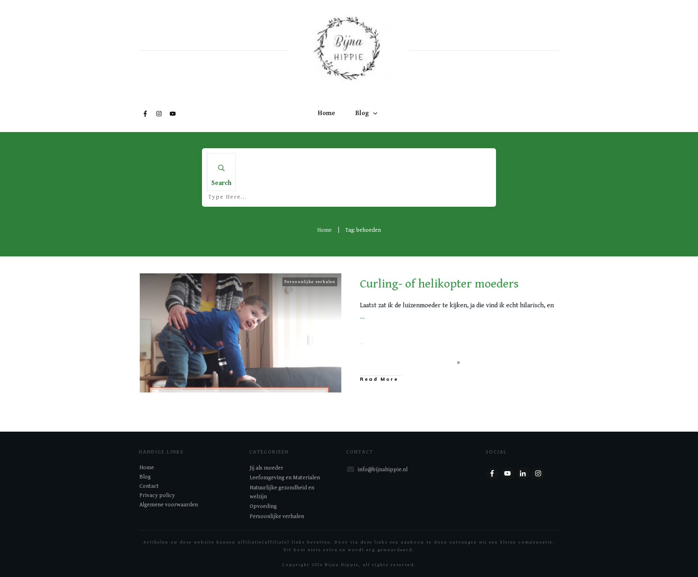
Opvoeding (263, 506)
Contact (149, 486)
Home (146, 467)
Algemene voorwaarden (168, 504)
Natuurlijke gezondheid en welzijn (282, 492)
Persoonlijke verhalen (309, 281)
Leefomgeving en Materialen (285, 477)
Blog (145, 477)
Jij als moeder (266, 468)
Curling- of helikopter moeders (439, 284)
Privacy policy (157, 495)
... (362, 317)
